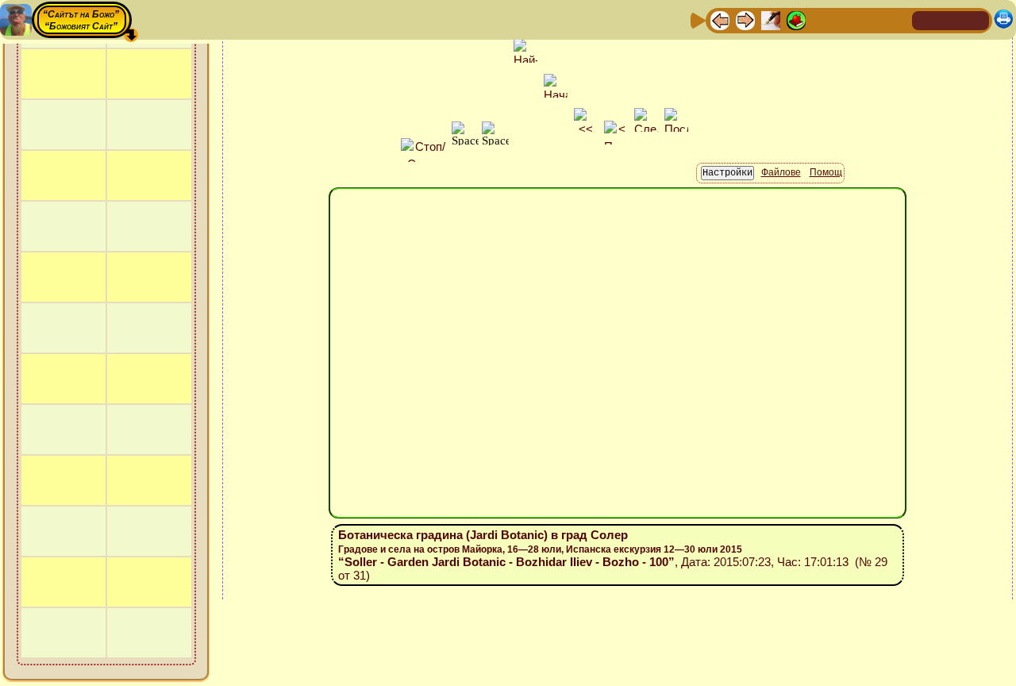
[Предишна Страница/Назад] (719, 19)
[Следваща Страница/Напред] (745, 19)
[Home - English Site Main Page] (976, 19)
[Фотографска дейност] (846, 19)
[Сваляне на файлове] (872, 19)
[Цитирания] (796, 19)
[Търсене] (897, 19)
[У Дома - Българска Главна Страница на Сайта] (950, 19)
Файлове (781, 172)
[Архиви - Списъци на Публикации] (770, 19)
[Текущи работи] (821, 19)
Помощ (826, 172)
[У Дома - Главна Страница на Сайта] (925, 19)
